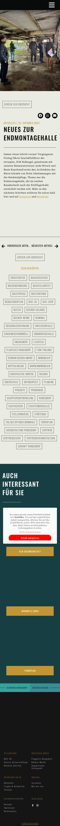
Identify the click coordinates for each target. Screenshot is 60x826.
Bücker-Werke (22, 318)
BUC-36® (48, 302)
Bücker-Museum (40, 687)
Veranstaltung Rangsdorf (21, 430)
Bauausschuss (39, 278)
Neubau (43, 374)
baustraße (19, 294)
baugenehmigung (17, 286)
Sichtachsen (15, 406)
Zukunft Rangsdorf (29, 446)
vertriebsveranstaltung (41, 438)
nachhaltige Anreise (22, 374)
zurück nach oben (30, 823)
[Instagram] (37, 805)
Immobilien (44, 358)
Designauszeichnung (17, 326)
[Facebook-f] (33, 805)
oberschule (11, 382)
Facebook (42, 196)
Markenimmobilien (40, 366)
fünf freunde (44, 350)
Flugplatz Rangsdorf (18, 350)
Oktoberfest (31, 382)
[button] (40, 115)
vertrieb (47, 430)
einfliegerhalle (44, 326)
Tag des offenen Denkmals (20, 422)
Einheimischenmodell (16, 334)
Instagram (25, 196)
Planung (49, 382)
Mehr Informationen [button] (30, 532)
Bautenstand (38, 294)
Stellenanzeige (20, 414)
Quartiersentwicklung (20, 398)
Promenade (37, 390)
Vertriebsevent (12, 438)
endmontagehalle (44, 334)
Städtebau (40, 414)
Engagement (21, 342)
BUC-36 (33, 302)
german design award (20, 358)
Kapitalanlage (16, 366)
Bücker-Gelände (35, 310)
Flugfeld (39, 342)
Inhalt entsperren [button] (30, 538)
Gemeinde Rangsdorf (17, 687)
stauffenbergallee (39, 406)
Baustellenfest (42, 286)
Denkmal (40, 318)
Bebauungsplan (14, 302)
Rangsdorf (45, 398)
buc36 (17, 310)
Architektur (18, 278)
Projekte (20, 390)
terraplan (47, 422)
